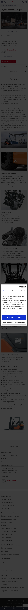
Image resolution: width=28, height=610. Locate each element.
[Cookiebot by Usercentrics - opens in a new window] (19, 287)
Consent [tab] (5, 290)
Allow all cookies (14, 317)
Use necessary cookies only (14, 322)
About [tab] (23, 290)
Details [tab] (14, 290)
